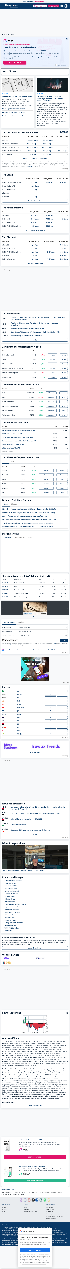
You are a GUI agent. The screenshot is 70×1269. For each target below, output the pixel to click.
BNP (18, 691)
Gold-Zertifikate (9, 896)
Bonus (64, 355)
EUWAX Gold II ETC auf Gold (12, 434)
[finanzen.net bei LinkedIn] (37, 1200)
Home (3, 34)
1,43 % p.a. (51, 259)
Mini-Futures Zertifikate (12, 912)
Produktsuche (6, 627)
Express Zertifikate (18, 1194)
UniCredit (20, 708)
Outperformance (10, 920)
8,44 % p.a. (35, 219)
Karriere (3, 1209)
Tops (5, 461)
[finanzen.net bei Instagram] (21, 1200)
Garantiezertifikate (44, 1192)
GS (18, 698)
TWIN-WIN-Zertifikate (11, 928)
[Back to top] (65, 1267)
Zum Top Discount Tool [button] (35, 263)
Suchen (63, 640)
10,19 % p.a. (64, 256)
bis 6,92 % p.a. (33, 151)
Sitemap (3, 1214)
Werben (26, 1209)
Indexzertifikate (9, 902)
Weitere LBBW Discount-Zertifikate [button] (35, 159)
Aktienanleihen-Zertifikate (13, 881)
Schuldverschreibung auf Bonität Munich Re (17, 437)
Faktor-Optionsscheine (12, 891)
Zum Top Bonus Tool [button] (35, 201)
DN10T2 (5, 597)
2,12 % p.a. (51, 252)
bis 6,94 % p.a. (48, 140)
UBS (18, 727)
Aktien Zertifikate (32, 1192)
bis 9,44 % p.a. (48, 144)
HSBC (19, 704)
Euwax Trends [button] (35, 753)
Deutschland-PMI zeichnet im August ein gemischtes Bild (30, 830)
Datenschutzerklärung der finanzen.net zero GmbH (34, 1264)
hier (55, 643)
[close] (48, 1231)
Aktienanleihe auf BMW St (11, 448)
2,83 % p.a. (35, 245)
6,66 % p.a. (64, 252)
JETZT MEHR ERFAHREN (35, 1181)
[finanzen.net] (11, 5)
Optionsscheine (19, 538)
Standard (21, 622)
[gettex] (4, 694)
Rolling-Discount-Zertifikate (13, 923)
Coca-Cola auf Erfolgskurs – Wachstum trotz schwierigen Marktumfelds (35, 332)
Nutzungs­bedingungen (53, 1214)
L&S (18, 717)
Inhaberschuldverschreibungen (15, 904)
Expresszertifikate (10, 888)
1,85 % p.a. (35, 259)
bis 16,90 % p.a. (47, 147)
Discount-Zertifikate (11, 886)
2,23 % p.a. (35, 252)
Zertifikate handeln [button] (35, 1106)
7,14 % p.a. (49, 219)
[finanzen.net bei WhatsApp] (45, 1200)
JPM (18, 711)
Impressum (49, 1207)
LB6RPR (5, 590)
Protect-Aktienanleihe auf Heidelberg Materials (18, 430)
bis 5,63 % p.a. (48, 154)
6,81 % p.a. (35, 248)
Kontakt (3, 1207)
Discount (52, 355)
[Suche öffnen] (61, 6)
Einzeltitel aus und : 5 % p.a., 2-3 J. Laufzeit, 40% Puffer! (27, 527)
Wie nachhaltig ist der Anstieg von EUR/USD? (26, 336)
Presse (3, 1212)
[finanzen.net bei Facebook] (25, 1200)
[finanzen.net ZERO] (35, 41)
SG (18, 724)
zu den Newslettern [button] (35, 948)
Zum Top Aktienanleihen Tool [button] (35, 230)
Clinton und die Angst (18, 825)
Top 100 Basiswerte (8, 636)
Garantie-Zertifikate (11, 894)
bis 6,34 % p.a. (33, 154)
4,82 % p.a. (49, 226)
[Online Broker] (12, 7)
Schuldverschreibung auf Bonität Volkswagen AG (19, 441)
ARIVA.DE (7, 1244)
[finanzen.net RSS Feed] (49, 1200)
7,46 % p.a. (64, 245)
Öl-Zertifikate (9, 915)
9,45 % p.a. (35, 186)
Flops (12, 461)
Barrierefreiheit (51, 1218)
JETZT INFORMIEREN (35, 1157)
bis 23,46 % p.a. (32, 147)
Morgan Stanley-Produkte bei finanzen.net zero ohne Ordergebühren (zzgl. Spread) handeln (29, 649)
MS (18, 721)
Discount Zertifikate (7, 1192)
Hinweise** (30, 166)
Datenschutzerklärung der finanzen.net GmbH (35, 1262)
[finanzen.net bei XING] (41, 1200)
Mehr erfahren (13, 63)
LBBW (19, 714)
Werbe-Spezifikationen (31, 1212)
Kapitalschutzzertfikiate (12, 907)
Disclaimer (49, 1212)
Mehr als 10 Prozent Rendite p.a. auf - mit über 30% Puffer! (29, 509)
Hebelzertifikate (9, 899)
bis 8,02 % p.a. (33, 140)
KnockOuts (31, 538)
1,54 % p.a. (35, 197)
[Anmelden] (66, 6)
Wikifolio (20, 734)
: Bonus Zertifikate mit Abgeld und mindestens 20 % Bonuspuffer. (27, 523)
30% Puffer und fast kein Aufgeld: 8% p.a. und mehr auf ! (24, 516)
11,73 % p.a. (64, 248)
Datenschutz (50, 1209)
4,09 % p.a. (64, 219)
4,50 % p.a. (35, 226)
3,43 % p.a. (49, 222)
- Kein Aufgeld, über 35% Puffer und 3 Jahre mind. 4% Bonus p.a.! (29, 513)
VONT (19, 731)
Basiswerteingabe (7, 631)
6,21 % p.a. (35, 215)
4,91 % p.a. (35, 256)
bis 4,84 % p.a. (63, 151)
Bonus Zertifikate (20, 1192)
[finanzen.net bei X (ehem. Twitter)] (33, 1200)
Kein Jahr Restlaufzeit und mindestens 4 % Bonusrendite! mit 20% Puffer (29, 520)
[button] (40, 6)
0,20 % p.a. (49, 182)
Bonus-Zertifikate (10, 883)
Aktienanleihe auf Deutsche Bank (13, 444)
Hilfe (25, 1207)
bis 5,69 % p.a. (48, 151)
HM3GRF (5, 593)
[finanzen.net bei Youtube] (29, 1200)
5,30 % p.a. (64, 259)
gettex (19, 694)
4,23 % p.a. (35, 182)
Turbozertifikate (10, 925)
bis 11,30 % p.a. (32, 144)
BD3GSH (5, 586)
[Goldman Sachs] (4, 698)
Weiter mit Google (35, 1250)
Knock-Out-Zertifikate (11, 910)
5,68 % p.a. (49, 215)
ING (18, 701)
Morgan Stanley (9, 622)
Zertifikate (11, 34)
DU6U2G (5, 583)
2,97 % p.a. (35, 190)
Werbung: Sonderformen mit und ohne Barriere (27, 329)
